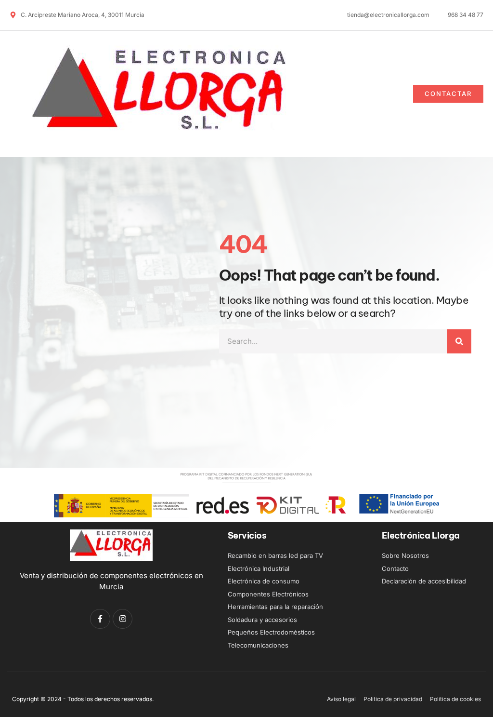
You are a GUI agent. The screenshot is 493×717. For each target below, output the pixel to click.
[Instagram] (123, 619)
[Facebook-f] (100, 619)
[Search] (459, 341)
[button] (338, 94)
